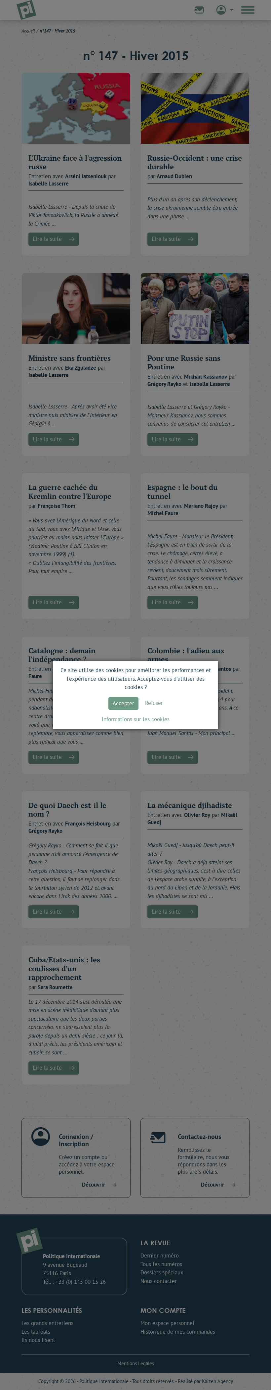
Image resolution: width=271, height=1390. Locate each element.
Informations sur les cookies (136, 719)
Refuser (154, 703)
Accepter (123, 703)
